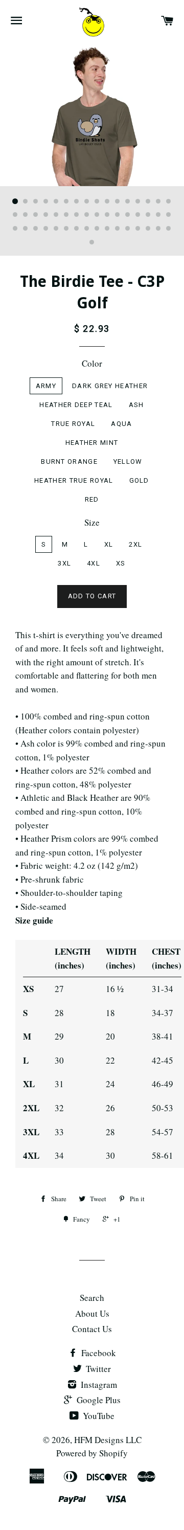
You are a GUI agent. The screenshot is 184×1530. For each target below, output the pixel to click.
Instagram (98, 1384)
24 (87, 215)
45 (138, 228)
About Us (92, 1313)
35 (36, 228)
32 (169, 215)
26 (107, 215)
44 (128, 228)
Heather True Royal (73, 480)
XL (108, 544)
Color (92, 363)
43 (117, 228)
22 (66, 215)
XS (121, 563)
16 (169, 201)
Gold (139, 480)
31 (158, 215)
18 (25, 215)
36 (46, 228)
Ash (136, 405)
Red (92, 499)
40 (87, 228)
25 (97, 215)
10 (107, 201)
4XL (93, 563)
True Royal (73, 424)
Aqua (121, 424)
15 (158, 201)
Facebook (97, 1353)
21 (56, 215)
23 (77, 215)
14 (148, 201)
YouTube (97, 1416)
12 (128, 201)
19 (36, 215)
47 (158, 228)
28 (128, 215)
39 (77, 228)
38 (66, 228)
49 (92, 242)
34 (25, 228)
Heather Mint (92, 442)
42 (107, 228)
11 (117, 201)
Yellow (128, 461)
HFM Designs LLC (108, 1440)
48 (169, 228)
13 (138, 201)
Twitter (97, 1369)
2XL (135, 544)
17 (15, 215)
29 (138, 215)
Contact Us (92, 1329)
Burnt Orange (69, 461)
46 (148, 228)
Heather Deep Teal (75, 405)
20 (46, 215)
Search (92, 1297)
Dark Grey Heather (110, 386)
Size (92, 522)
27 (117, 215)
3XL (64, 563)
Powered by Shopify (92, 1453)
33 (15, 228)
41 (97, 228)
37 (56, 228)
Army (46, 386)
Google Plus (98, 1400)
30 (148, 215)
